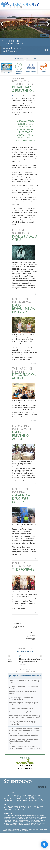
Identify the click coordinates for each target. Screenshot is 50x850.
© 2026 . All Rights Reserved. (21, 829)
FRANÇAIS (7, 797)
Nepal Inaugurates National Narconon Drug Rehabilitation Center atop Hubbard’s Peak (24, 716)
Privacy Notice (43, 829)
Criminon (43, 71)
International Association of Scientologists (21, 820)
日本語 (19, 797)
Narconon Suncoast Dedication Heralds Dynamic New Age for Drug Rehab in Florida (25, 747)
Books (21, 808)
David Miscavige (35, 817)
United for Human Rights (38, 823)
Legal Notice (24, 830)
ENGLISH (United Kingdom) (28, 795)
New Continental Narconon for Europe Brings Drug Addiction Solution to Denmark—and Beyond (25, 722)
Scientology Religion (38, 815)
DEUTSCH (7, 798)
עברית (13, 797)
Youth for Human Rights (10, 824)
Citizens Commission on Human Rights (29, 824)
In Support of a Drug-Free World (20, 823)
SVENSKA (25, 798)
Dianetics (16, 815)
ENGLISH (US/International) (12, 795)
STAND (6, 821)
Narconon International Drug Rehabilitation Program (24, 687)
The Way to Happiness (18, 72)
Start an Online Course (22, 818)
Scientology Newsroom (23, 817)
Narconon (15, 96)
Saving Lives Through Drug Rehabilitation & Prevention (25, 676)
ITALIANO (30, 800)
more (33, 294)
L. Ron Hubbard (8, 806)
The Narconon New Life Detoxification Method (22, 692)
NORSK (19, 798)
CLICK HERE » (25, 768)
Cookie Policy (7, 830)
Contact (6, 809)
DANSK (40, 795)
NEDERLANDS (40, 797)
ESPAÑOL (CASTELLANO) (11, 800)
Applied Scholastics (30, 71)
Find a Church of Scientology (17, 809)
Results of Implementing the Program (22, 712)
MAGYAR (13, 798)
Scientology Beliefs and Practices (23, 806)
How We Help (6, 73)
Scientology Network (26, 815)
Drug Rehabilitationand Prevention (12, 50)
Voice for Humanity (39, 806)
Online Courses (28, 808)
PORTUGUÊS (39, 800)
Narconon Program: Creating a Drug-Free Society (24, 703)
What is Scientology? (9, 817)
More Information (39, 808)
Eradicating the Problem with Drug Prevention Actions (21, 698)
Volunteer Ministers (9, 808)
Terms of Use (16, 830)
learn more (23, 665)
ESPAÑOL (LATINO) (35, 798)
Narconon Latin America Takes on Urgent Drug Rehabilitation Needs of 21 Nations (33, 660)
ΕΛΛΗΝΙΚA (23, 800)
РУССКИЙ (25, 797)
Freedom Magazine (39, 820)
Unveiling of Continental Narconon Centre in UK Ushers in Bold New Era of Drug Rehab (25, 729)
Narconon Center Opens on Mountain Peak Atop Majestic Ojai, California (24, 741)
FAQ (17, 808)
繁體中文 (31, 797)
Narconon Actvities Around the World (22, 708)
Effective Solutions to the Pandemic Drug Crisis (24, 681)
